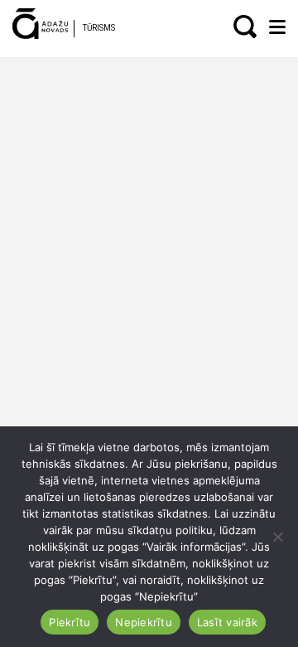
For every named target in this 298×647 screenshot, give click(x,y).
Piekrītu (69, 622)
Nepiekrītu (143, 622)
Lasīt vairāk (227, 622)
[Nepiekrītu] (277, 536)
